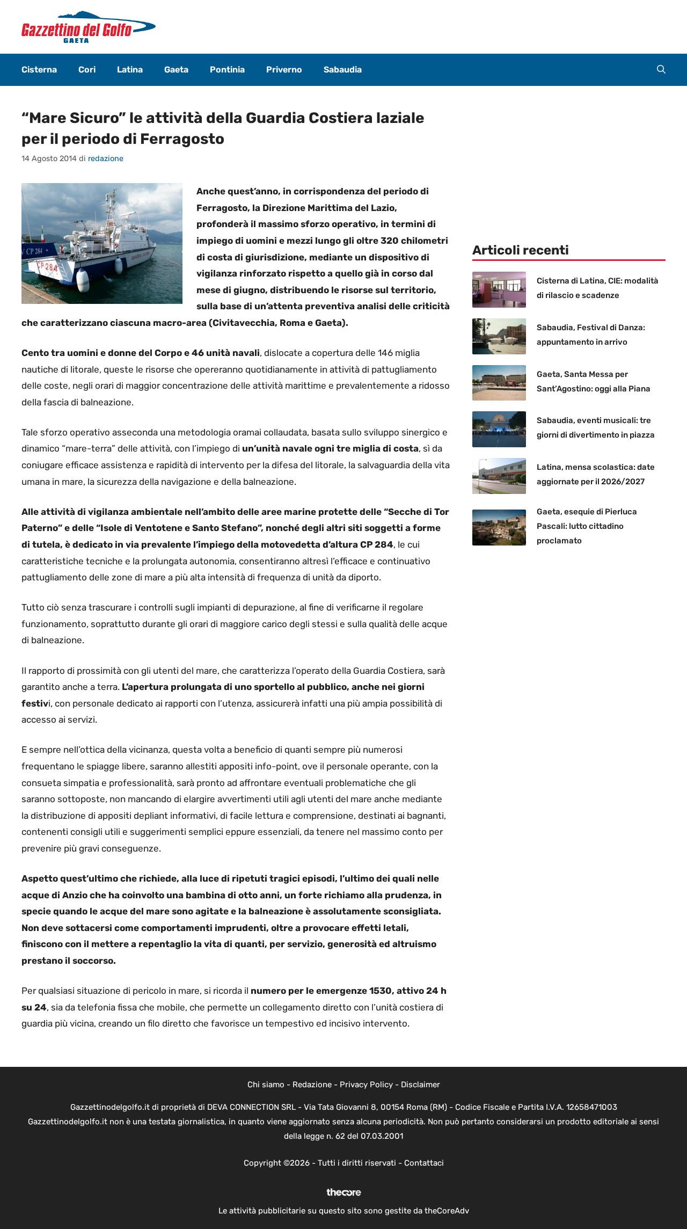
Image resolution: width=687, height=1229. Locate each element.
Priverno (284, 69)
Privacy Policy (366, 1084)
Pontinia (227, 69)
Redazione (312, 1084)
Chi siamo (265, 1084)
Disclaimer (420, 1084)
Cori (87, 69)
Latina (130, 69)
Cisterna (39, 69)
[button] (661, 70)
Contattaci (424, 1163)
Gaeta (176, 69)
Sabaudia (343, 69)
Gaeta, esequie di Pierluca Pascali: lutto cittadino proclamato (587, 526)
